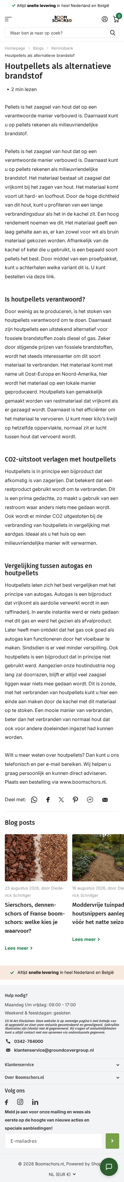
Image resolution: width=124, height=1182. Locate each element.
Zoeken (112, 32)
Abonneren (112, 1140)
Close (62, 1065)
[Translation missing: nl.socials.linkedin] (35, 1102)
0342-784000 (28, 1041)
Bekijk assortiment (8, 18)
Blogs (38, 48)
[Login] (104, 19)
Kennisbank (62, 48)
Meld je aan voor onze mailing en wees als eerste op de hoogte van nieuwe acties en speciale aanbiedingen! (48, 1120)
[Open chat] (109, 1167)
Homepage (15, 48)
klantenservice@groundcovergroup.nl (54, 1050)
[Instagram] (20, 1102)
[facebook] (6, 1102)
